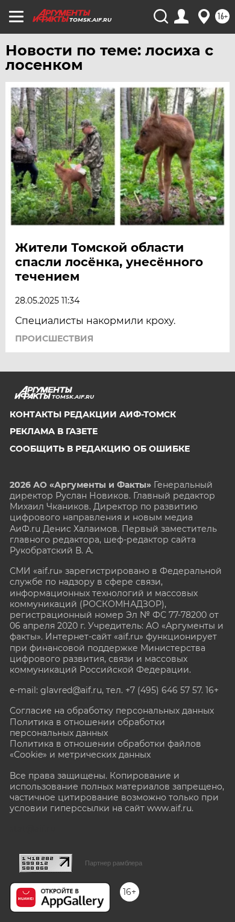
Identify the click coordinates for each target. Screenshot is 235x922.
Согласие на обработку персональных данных (112, 710)
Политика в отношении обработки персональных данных (87, 727)
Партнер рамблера (113, 863)
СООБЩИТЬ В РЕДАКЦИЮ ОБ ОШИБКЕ (100, 448)
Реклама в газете (54, 431)
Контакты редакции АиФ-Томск (93, 414)
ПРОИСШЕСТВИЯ (54, 338)
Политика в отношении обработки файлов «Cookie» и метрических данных (105, 749)
